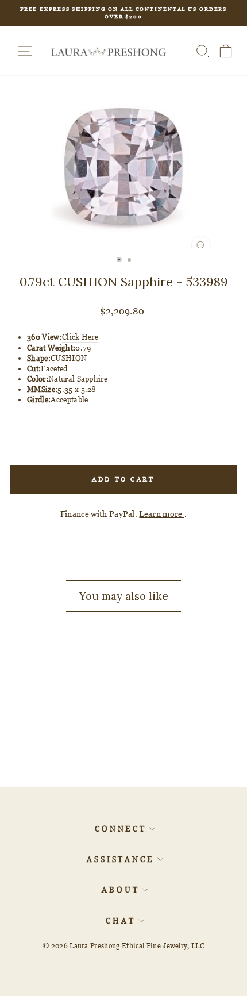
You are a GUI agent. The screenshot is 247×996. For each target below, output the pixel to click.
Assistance (121, 859)
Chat (121, 920)
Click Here (80, 336)
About (121, 889)
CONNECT (120, 828)
